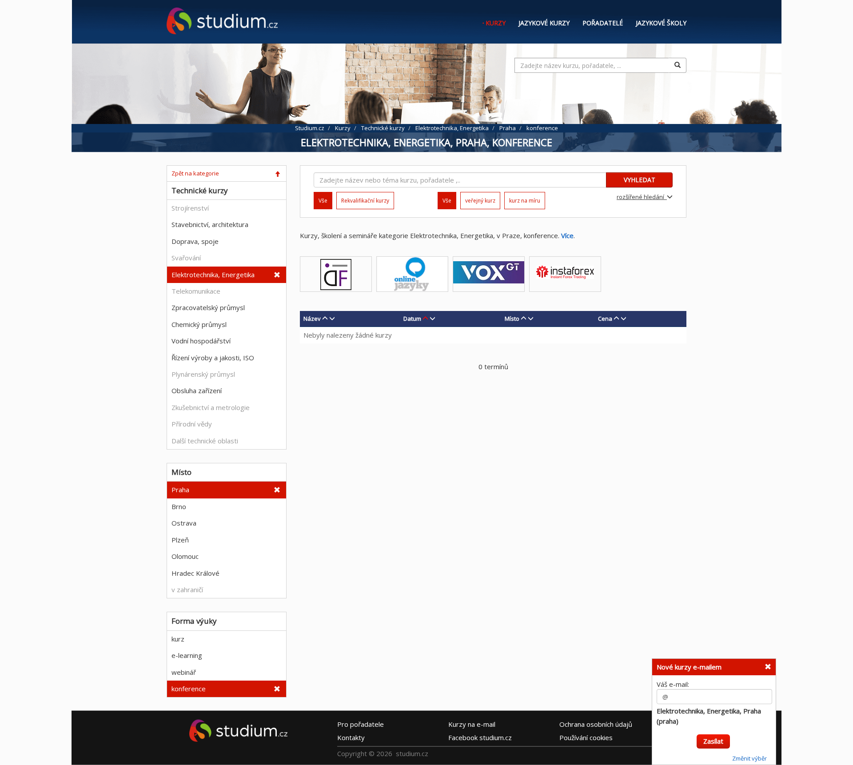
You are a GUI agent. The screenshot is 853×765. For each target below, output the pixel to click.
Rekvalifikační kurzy (365, 200)
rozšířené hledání (642, 197)
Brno (178, 506)
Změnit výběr (749, 758)
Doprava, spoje (195, 241)
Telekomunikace (195, 291)
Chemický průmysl (199, 324)
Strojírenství (190, 207)
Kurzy (496, 23)
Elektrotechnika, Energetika (213, 274)
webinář (183, 672)
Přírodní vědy (191, 423)
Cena (605, 319)
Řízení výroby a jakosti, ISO (212, 357)
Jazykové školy (661, 23)
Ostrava (183, 522)
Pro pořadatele (360, 723)
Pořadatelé (602, 23)
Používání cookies (586, 737)
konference (188, 688)
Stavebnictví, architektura (209, 224)
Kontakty (351, 737)
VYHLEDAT (639, 179)
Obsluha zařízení (196, 390)
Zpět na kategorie (195, 173)
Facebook (480, 737)
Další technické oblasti (204, 440)
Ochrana (595, 723)
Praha (180, 489)
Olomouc (185, 556)
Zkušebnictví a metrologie (210, 407)
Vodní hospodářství (201, 340)
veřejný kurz (480, 200)
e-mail (471, 723)
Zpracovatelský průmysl (208, 307)
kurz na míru (524, 200)
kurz (177, 638)
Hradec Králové (195, 573)
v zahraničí (187, 589)
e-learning (186, 655)
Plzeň (180, 539)
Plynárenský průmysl (203, 374)
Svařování (186, 257)
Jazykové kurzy (544, 23)
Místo (512, 319)
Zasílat (713, 741)
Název (312, 319)
